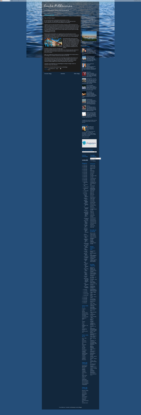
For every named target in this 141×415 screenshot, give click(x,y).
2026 (84, 165)
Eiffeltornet (84, 399)
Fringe (83, 324)
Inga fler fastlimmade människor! (90, 64)
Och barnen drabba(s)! (86, 287)
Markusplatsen (84, 396)
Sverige (91, 207)
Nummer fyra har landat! (86, 244)
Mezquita (83, 367)
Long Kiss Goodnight (84, 352)
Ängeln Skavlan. (86, 249)
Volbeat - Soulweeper (92, 370)
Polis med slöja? (85, 276)
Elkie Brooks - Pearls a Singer (93, 282)
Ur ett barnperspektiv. (86, 284)
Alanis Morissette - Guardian (93, 271)
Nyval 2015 (92, 197)
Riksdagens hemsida (92, 239)
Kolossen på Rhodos (84, 395)
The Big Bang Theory (84, 329)
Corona (91, 171)
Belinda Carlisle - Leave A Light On (93, 273)
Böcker (91, 170)
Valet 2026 (92, 221)
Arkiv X (83, 322)
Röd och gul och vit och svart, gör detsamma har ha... (86, 280)
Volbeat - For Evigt (93, 368)
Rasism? (85, 234)
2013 (84, 298)
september (86, 188)
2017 (84, 178)
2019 (84, 175)
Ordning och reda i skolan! (91, 112)
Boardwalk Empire (85, 314)
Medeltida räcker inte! (85, 260)
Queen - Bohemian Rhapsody (92, 346)
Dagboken (84, 358)
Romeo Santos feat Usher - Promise (92, 354)
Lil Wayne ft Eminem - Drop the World (93, 324)
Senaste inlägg (47, 73)
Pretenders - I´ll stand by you (93, 341)
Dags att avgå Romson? (86, 195)
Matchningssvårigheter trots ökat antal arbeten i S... (86, 214)
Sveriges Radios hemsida (93, 243)
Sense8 (83, 311)
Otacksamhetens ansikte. (86, 269)
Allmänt (49, 69)
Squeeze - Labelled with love (93, 366)
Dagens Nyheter (93, 235)
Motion (91, 193)
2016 (84, 179)
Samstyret (92, 202)
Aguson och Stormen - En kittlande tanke (92, 268)
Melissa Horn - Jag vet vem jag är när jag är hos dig (93, 329)
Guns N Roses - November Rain (93, 299)
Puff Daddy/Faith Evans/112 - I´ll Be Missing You (93, 343)
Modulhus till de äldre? (86, 257)
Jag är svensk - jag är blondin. (86, 273)
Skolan (91, 203)
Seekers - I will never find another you (93, 361)
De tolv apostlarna (85, 383)
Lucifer (83, 310)
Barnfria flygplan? (86, 198)
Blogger (80, 407)
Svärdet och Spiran (84, 318)
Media (91, 190)
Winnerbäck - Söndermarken (92, 372)
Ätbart (91, 227)
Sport (91, 206)
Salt (82, 343)
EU (90, 174)
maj (85, 289)
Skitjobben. (86, 228)
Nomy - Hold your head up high (93, 336)
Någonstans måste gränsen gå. (86, 240)
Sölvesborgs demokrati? (91, 56)
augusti (85, 190)
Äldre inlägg (77, 73)
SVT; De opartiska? (86, 210)
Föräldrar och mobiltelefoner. (86, 266)
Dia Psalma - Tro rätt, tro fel (93, 278)
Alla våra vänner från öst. (86, 254)
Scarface (83, 348)
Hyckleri (91, 179)
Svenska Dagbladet (92, 241)
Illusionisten (84, 340)
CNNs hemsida (92, 234)
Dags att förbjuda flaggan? (86, 201)
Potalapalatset (84, 384)
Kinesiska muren (85, 402)
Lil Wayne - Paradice (92, 321)
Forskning (92, 178)
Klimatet (91, 185)
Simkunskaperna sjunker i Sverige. (86, 222)
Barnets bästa (92, 168)
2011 (84, 301)
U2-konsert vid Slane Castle (84, 366)
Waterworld (84, 344)
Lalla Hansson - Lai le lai (93, 315)
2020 (84, 173)
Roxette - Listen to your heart (93, 357)
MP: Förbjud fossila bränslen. (86, 246)
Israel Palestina (93, 183)
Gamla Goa (84, 391)
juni (85, 193)
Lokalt (91, 187)
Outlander (84, 308)
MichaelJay (73, 407)
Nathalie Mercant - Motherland (93, 334)
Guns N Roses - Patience (93, 301)
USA (91, 216)
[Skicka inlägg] (60, 68)
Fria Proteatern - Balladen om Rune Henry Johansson (93, 290)
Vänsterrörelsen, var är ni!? (91, 78)
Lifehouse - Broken (92, 319)
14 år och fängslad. (90, 85)
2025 (84, 166)
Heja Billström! (86, 263)
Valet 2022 (92, 220)
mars (85, 292)
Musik (91, 194)
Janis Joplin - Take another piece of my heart (93, 307)
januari (85, 295)
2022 (84, 170)
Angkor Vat (84, 376)
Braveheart (84, 359)
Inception (83, 355)
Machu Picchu (84, 375)
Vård (91, 224)
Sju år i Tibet (84, 338)
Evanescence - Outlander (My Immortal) (92, 287)
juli (84, 192)
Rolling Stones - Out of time (93, 351)
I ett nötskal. (89, 48)
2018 (84, 176)
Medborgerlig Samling (92, 189)
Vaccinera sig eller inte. (85, 225)
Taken (83, 327)
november (86, 184)
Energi (91, 173)
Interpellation (92, 182)
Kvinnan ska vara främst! (86, 237)
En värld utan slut (85, 316)
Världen (91, 225)
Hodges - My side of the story (93, 305)
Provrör (91, 201)
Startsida (63, 73)
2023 (84, 169)
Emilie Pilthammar (58, 6)
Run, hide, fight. (89, 91)
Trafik (91, 212)
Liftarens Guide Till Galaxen (84, 354)
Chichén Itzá (84, 372)
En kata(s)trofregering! (86, 208)
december (86, 182)
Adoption (91, 165)
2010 (84, 302)
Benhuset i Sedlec (85, 390)
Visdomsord (92, 223)
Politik (91, 198)
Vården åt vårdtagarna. (86, 204)
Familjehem (92, 175)
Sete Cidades (84, 393)
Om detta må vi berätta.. (86, 219)
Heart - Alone (92, 303)
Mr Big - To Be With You (92, 332)
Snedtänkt (92, 205)
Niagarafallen (84, 379)
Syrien (91, 211)
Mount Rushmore (85, 380)
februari (85, 293)
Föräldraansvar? (89, 99)
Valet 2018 (92, 219)
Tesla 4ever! (89, 72)
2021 (84, 172)
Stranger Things (85, 312)
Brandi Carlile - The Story (92, 275)
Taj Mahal (83, 371)
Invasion (83, 321)
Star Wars (83, 347)
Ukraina (91, 215)
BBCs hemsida (92, 233)
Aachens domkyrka (83, 369)
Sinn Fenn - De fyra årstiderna (93, 364)
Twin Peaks (84, 315)
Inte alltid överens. (86, 251)
